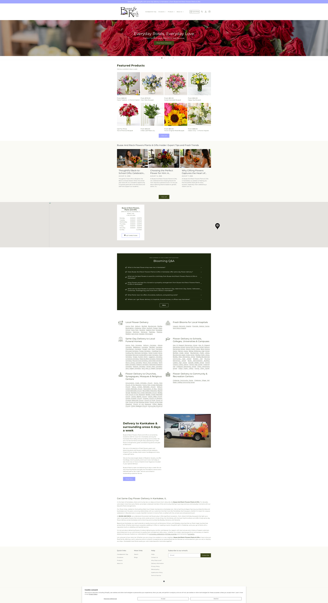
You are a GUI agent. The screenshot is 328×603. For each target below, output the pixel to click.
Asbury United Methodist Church (143, 387)
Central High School (195, 364)
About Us (120, 563)
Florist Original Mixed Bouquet (174, 130)
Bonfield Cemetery (155, 347)
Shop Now (129, 479)
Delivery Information (157, 563)
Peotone (159, 332)
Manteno (128, 332)
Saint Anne (134, 334)
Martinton (136, 332)
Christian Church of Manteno (152, 398)
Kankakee (159, 330)
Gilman (128, 330)
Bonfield (144, 326)
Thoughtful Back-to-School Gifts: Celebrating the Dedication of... (132, 171)
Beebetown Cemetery (140, 347)
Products (119, 560)
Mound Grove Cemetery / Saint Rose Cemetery (147, 360)
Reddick (128, 334)
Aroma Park (130, 326)
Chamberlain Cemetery (133, 349)
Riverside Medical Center (200, 326)
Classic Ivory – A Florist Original (198, 130)
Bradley (159, 326)
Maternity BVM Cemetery (148, 359)
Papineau (152, 332)
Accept (163, 598)
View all (164, 136)
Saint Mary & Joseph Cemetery (152, 368)
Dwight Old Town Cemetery (152, 349)
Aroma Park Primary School (195, 347)
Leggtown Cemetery (155, 357)
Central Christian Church (134, 398)
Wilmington (149, 334)
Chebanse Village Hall (201, 380)
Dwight (155, 328)
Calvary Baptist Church (139, 396)
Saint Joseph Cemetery (133, 368)
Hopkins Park (150, 330)
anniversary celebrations (157, 534)
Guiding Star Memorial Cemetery (137, 353)
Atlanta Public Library (193, 349)
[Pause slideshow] (173, 58)
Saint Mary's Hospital (179, 328)
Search (136, 554)
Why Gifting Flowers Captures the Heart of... (194, 171)
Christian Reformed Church (135, 400)
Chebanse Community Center (183, 380)
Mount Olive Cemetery (150, 362)
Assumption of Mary (150, 389)
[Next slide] (168, 58)
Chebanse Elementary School (186, 366)
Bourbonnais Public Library (199, 353)
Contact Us (154, 557)
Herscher (142, 330)
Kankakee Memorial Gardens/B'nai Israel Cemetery (142, 355)
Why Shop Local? (156, 560)
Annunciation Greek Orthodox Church (139, 383)
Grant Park (134, 330)
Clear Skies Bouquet (147, 100)
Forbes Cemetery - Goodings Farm (150, 351)
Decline (216, 598)
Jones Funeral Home (155, 353)
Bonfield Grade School (181, 353)
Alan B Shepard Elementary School (185, 345)
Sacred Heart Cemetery (154, 366)
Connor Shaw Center (202, 368)
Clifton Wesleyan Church (139, 406)
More (164, 305)
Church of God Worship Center (139, 402)
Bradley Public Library (202, 355)
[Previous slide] (155, 58)
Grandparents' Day (122, 554)
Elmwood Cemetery (132, 351)
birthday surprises (171, 534)
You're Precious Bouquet (125, 130)
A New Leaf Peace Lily (148, 130)
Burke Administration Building (198, 360)
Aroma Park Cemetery (134, 345)
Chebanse (138, 328)
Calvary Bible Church (155, 396)
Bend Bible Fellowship (149, 390)
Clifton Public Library (185, 368)
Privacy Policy (93, 594)
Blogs (136, 557)
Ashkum (137, 326)
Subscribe (205, 555)
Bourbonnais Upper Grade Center (184, 355)
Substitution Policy (157, 572)
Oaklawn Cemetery (142, 364)
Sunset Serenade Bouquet (172, 100)
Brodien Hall (197, 359)
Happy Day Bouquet (194, 100)
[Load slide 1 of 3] (159, 58)
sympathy (191, 534)
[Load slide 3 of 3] (164, 58)
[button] (162, 12)
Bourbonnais (152, 326)
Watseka (142, 334)
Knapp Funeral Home (140, 357)
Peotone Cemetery (139, 366)
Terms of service (156, 575)
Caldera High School (180, 362)
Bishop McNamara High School (199, 351)
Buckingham (130, 328)
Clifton (144, 328)
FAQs (152, 554)
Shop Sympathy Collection (164, 45)
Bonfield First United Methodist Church (144, 392)
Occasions (120, 557)
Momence (144, 332)
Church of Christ (149, 400)
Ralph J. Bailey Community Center (184, 382)
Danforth (149, 328)
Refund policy (155, 569)
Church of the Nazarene (142, 404)
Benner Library (183, 351)
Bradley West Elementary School (184, 357)
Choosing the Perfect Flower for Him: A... (161, 171)
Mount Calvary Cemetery (134, 362)
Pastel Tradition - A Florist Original (128, 100)
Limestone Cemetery (132, 359)
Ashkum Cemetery (149, 345)
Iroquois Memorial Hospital (182, 326)
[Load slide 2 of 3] (162, 58)
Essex (160, 328)
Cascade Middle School (196, 362)
